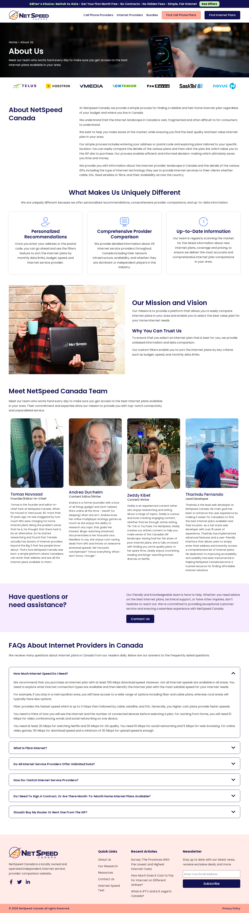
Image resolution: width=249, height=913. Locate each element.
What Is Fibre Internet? (30, 748)
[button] (124, 673)
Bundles (152, 15)
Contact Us (106, 879)
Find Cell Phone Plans (181, 15)
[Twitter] (19, 882)
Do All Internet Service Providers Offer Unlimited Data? (54, 764)
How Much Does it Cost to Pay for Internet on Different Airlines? (152, 880)
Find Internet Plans (222, 15)
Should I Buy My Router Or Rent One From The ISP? (50, 812)
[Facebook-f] (11, 882)
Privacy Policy (231, 908)
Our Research (108, 866)
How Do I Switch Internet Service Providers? (45, 780)
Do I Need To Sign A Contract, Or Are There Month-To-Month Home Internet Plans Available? (82, 796)
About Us (104, 860)
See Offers (209, 4)
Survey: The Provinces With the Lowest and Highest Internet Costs (150, 864)
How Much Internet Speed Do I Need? (40, 674)
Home (13, 42)
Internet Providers (130, 15)
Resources (105, 872)
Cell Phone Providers (98, 15)
